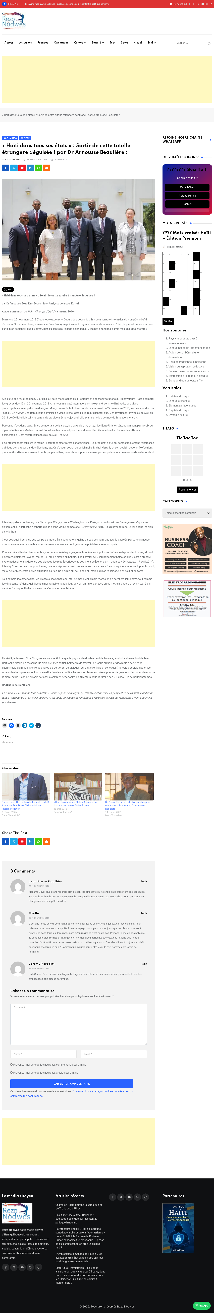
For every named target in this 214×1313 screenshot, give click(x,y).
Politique (42, 43)
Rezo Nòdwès (126, 1306)
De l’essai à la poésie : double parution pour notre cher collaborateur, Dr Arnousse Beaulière (127, 805)
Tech (112, 43)
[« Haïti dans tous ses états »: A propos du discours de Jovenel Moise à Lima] (78, 786)
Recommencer (187, 489)
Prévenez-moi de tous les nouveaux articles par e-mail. (45, 1072)
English (151, 43)
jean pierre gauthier (45, 881)
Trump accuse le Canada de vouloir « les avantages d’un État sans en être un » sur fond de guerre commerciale (79, 1257)
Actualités (25, 43)
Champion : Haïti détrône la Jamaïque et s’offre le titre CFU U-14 (79, 1206)
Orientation (61, 43)
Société (96, 43)
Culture (78, 43)
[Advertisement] (107, 79)
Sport (124, 43)
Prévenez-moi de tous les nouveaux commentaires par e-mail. (49, 1064)
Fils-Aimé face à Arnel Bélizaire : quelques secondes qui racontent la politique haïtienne (67, 4)
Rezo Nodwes (13, 160)
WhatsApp (201, 1305)
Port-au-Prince (187, 195)
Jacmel (187, 204)
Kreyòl (138, 43)
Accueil (9, 43)
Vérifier (168, 321)
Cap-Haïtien (187, 187)
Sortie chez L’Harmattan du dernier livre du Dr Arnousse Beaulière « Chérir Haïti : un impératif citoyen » (26, 805)
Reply (144, 881)
